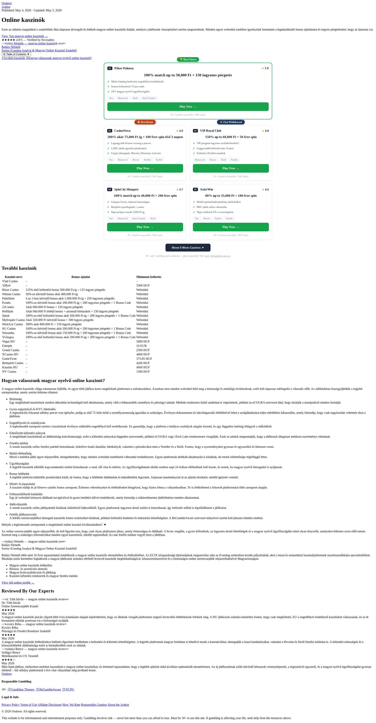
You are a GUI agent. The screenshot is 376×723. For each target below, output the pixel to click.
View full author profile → (18, 582)
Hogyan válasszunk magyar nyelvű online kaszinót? (59, 58)
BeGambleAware (48, 689)
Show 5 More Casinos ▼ (188, 247)
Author (6, 6)
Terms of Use (28, 704)
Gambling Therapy (21, 689)
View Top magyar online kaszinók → (25, 36)
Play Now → (188, 106)
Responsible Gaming (94, 704)
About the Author (118, 704)
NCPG (68, 689)
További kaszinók (13, 58)
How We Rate (71, 704)
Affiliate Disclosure (50, 704)
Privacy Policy (11, 704)
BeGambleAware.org (220, 256)
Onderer (7, 3)
